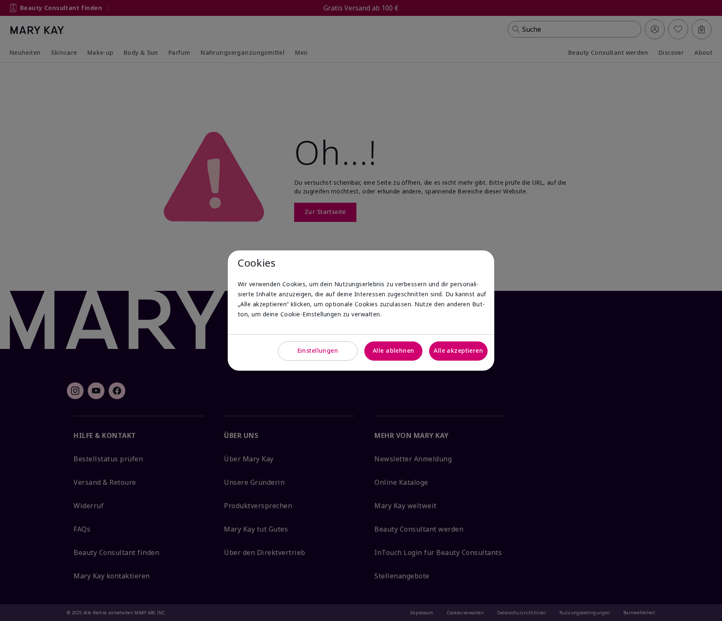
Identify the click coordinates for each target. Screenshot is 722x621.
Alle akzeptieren (458, 350)
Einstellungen (317, 350)
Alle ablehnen (393, 350)
